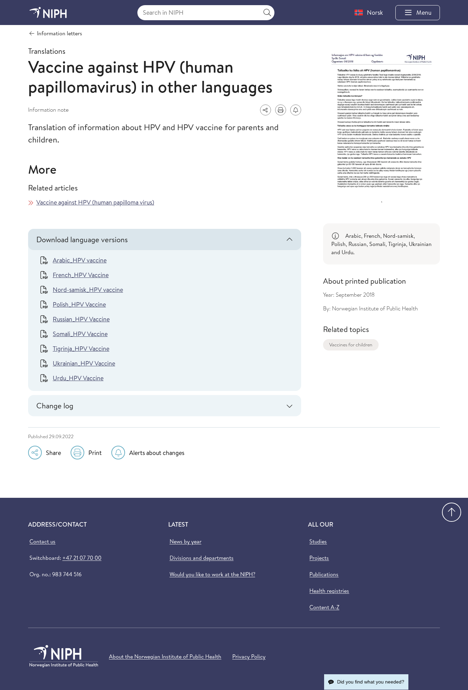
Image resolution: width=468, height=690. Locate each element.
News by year (185, 541)
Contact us (42, 541)
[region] (381, 244)
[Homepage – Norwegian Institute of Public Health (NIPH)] (48, 12)
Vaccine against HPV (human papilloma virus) (95, 202)
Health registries (329, 590)
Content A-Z (324, 607)
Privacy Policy (249, 656)
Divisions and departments (202, 558)
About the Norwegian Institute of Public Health (165, 656)
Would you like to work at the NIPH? (212, 574)
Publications (323, 574)
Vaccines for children (350, 344)
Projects (319, 558)
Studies (318, 541)
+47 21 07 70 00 (81, 558)
